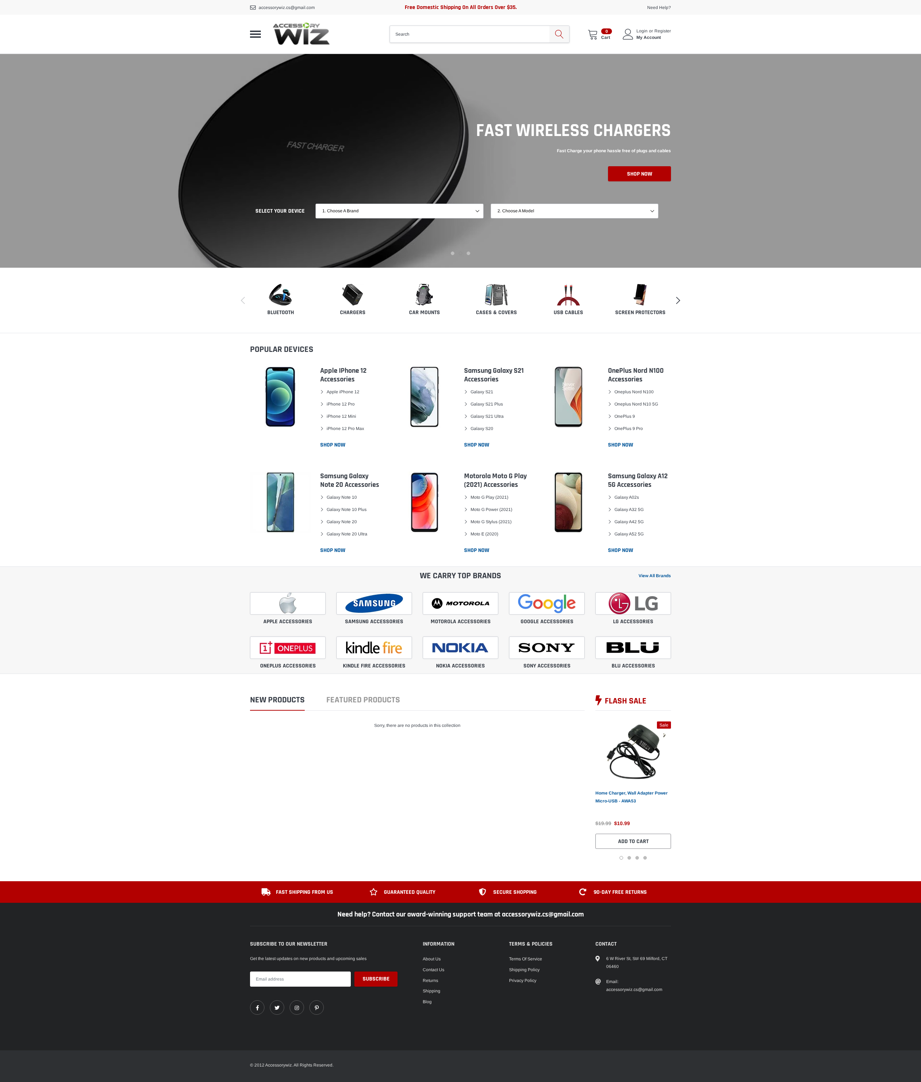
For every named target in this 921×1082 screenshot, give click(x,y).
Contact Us (433, 969)
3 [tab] (468, 253)
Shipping (431, 990)
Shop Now (639, 174)
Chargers (353, 312)
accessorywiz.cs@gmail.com (287, 7)
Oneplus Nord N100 (634, 391)
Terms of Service (525, 958)
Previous (583, 790)
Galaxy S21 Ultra (487, 416)
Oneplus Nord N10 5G (636, 404)
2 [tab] (460, 253)
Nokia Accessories (460, 665)
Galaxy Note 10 (342, 497)
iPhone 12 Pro (341, 404)
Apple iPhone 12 (343, 391)
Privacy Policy (522, 980)
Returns (430, 980)
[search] (559, 34)
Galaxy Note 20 (342, 521)
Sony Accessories (547, 665)
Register (662, 31)
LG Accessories (633, 621)
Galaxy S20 (482, 428)
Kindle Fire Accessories (374, 665)
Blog (427, 1001)
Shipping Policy (524, 969)
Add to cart (633, 841)
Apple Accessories (287, 621)
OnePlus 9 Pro (628, 428)
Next (682, 790)
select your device (280, 211)
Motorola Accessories (461, 621)
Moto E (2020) (484, 534)
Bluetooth (280, 312)
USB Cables (568, 312)
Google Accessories (547, 621)
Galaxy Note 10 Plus (347, 509)
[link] (633, 751)
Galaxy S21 (482, 391)
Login (642, 31)
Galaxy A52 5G (629, 534)
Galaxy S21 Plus (487, 404)
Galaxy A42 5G (629, 521)
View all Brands (655, 575)
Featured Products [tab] (363, 700)
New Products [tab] (277, 700)
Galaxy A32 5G (629, 509)
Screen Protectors (640, 312)
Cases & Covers (496, 312)
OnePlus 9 (624, 416)
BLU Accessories (633, 665)
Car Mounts (424, 312)
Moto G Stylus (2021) (491, 521)
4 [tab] (645, 858)
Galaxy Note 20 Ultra (347, 534)
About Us (432, 958)
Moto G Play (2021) (489, 497)
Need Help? (659, 7)
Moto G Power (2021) (491, 509)
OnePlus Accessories (288, 665)
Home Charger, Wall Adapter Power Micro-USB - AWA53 (631, 797)
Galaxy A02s (626, 497)
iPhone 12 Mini (341, 416)
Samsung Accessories (374, 621)
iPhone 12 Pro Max (345, 428)
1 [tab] (452, 253)
